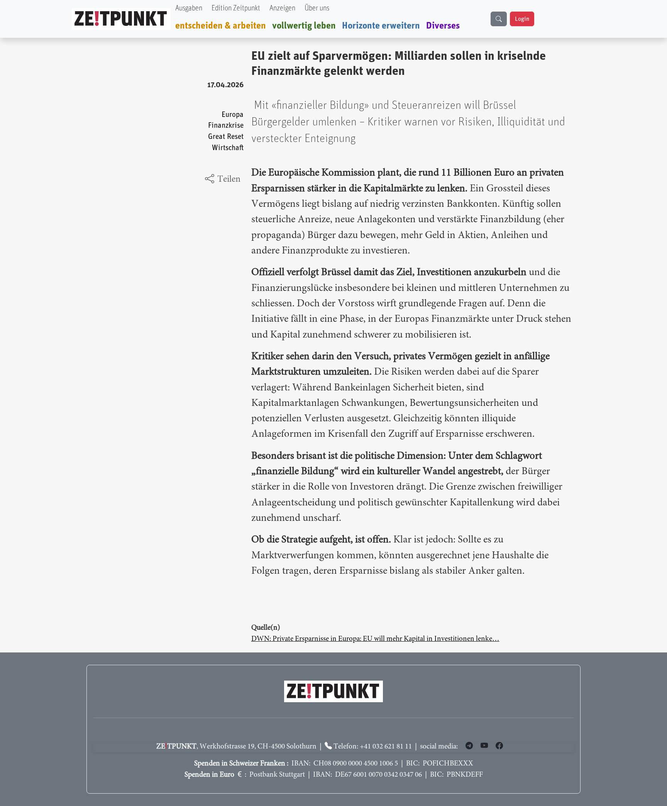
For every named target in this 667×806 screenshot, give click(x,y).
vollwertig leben (304, 25)
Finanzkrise (226, 125)
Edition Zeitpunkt (236, 8)
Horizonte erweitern (381, 25)
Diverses (443, 25)
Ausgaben (188, 8)
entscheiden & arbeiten (220, 25)
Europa (233, 114)
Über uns (317, 8)
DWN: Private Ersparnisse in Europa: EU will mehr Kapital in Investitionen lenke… (375, 639)
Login (522, 19)
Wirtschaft (228, 148)
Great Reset (226, 136)
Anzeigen (282, 8)
